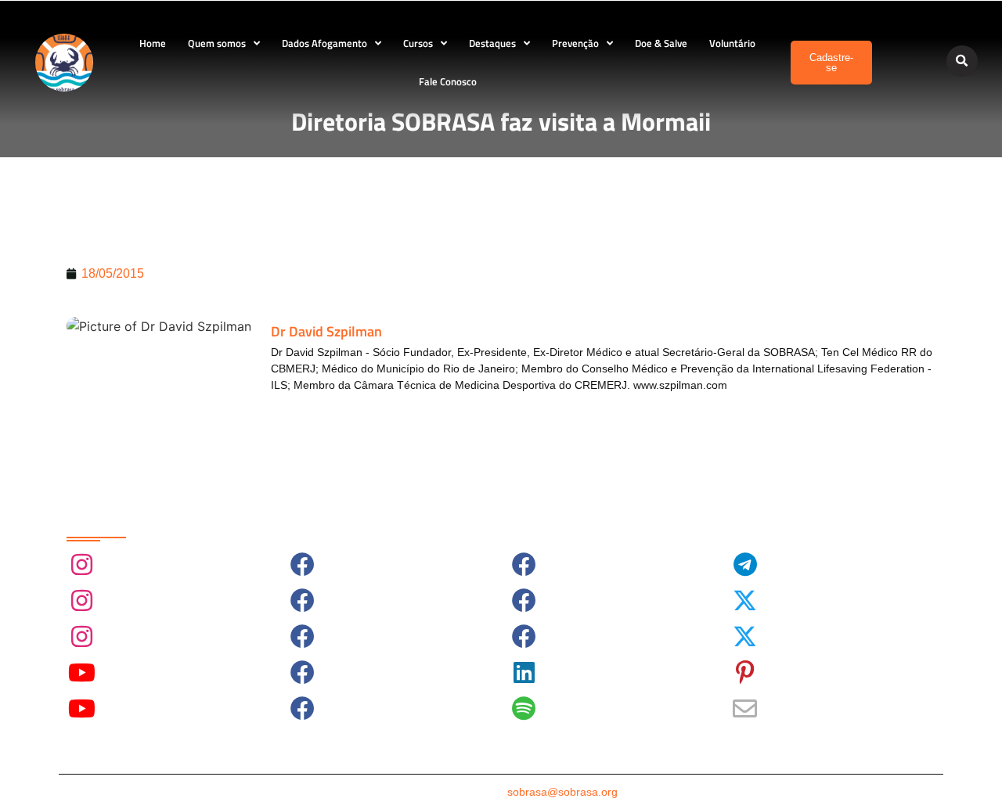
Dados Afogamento (324, 43)
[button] (962, 61)
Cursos (418, 43)
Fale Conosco (448, 81)
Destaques (492, 43)
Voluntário (732, 43)
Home (152, 43)
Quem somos (217, 43)
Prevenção (575, 43)
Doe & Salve (661, 43)
